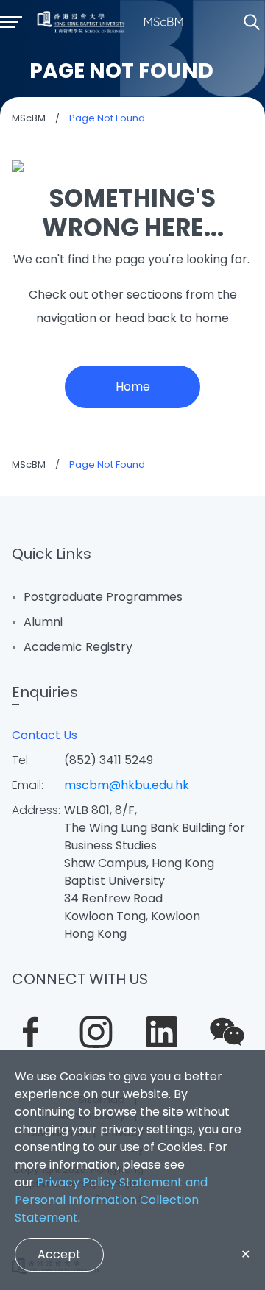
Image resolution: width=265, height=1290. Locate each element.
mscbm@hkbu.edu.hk (126, 785)
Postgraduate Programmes (103, 596)
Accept (59, 1254)
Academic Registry (78, 646)
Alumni (43, 621)
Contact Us (44, 735)
